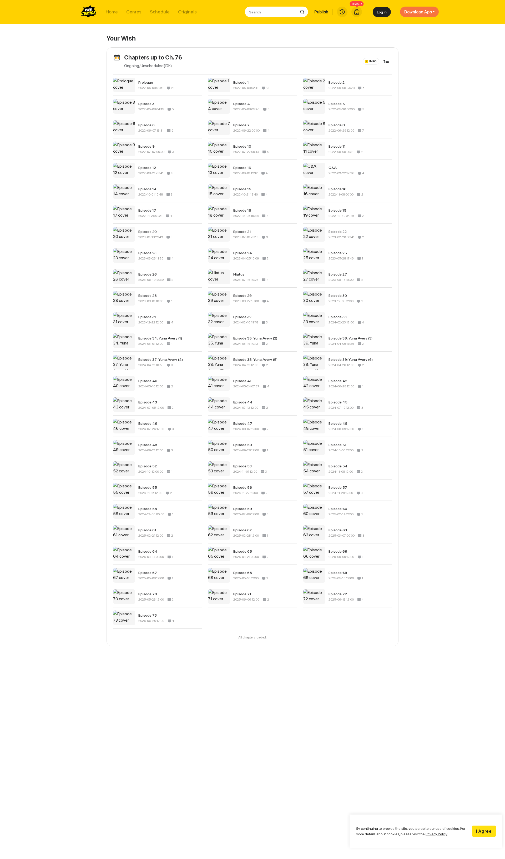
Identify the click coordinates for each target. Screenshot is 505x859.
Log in (382, 12)
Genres (134, 11)
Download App (418, 11)
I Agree (484, 831)
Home (112, 11)
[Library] (342, 12)
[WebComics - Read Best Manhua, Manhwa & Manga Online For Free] (88, 12)
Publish (321, 12)
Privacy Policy (436, 834)
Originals (187, 11)
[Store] (356, 12)
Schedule (160, 11)
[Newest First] (386, 61)
